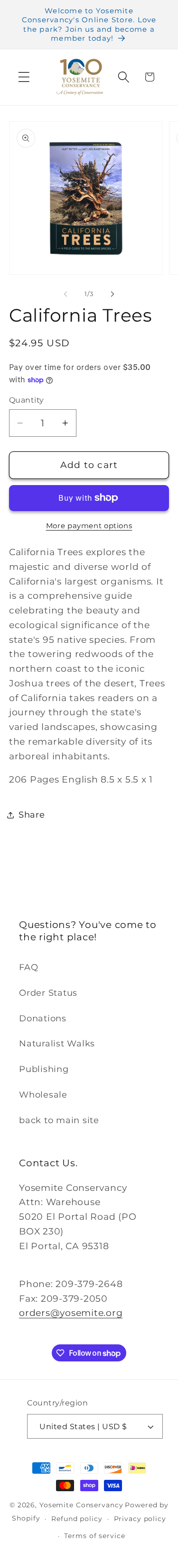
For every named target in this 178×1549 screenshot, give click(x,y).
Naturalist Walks (57, 1043)
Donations (42, 1018)
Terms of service (94, 1536)
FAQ (28, 967)
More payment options (89, 525)
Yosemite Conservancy (81, 1505)
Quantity (26, 400)
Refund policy (76, 1518)
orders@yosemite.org (70, 1312)
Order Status (48, 993)
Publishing (44, 1069)
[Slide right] (112, 293)
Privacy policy (140, 1518)
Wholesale (43, 1094)
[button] (24, 77)
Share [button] (32, 815)
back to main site (59, 1120)
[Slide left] (65, 293)
